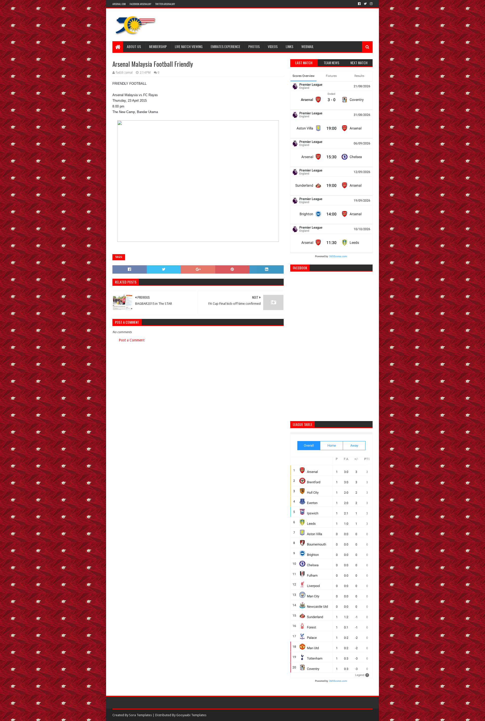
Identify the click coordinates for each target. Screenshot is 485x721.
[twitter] (365, 4)
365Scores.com (338, 256)
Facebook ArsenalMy (140, 4)
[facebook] (359, 4)
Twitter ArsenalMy (165, 4)
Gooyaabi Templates (191, 715)
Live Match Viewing (189, 46)
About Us (134, 46)
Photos (254, 46)
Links (289, 46)
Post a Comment (131, 340)
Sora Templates (140, 715)
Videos (273, 46)
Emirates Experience (225, 46)
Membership (158, 46)
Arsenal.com (119, 4)
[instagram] (371, 4)
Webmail (307, 46)
